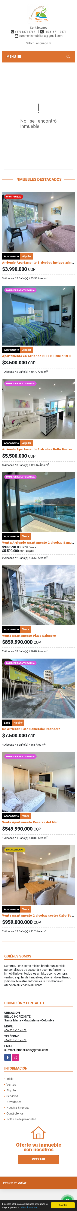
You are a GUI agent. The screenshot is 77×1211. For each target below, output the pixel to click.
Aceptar (63, 1205)
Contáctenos (15, 1113)
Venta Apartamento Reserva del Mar (30, 822)
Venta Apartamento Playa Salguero (29, 635)
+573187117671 (26, 31)
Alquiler (11, 1090)
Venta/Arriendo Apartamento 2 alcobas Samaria (39, 542)
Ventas (11, 1084)
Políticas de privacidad (21, 1119)
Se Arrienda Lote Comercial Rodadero (31, 729)
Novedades (13, 1102)
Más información (29, 1207)
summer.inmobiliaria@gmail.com (26, 1050)
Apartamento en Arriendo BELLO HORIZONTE (37, 356)
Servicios (12, 1096)
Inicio (9, 1078)
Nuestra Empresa (18, 1107)
